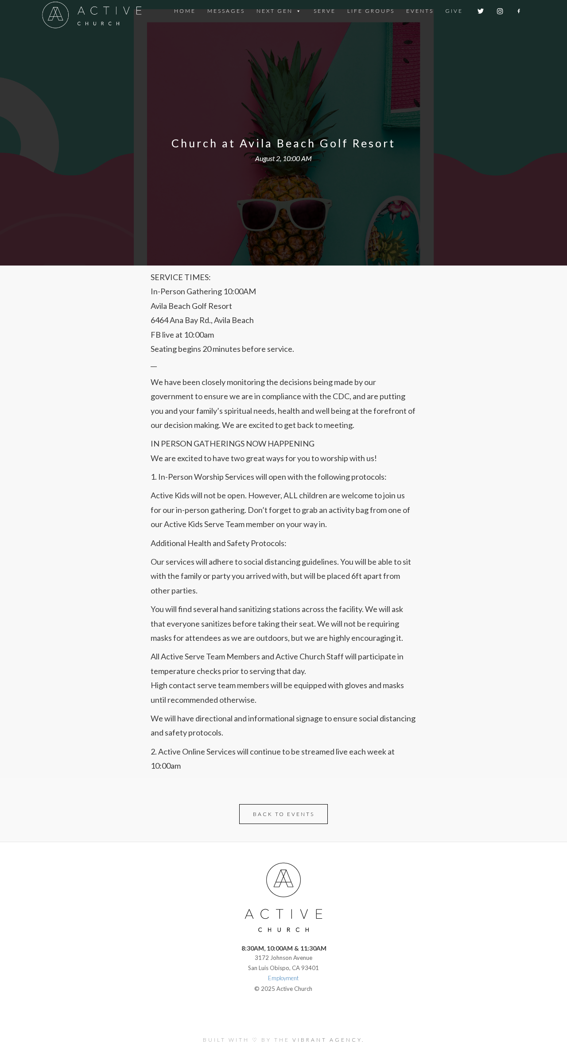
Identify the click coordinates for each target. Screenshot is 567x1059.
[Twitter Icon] (481, 11)
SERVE (325, 11)
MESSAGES (226, 11)
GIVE (454, 11)
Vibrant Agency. (328, 1039)
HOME (185, 11)
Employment (283, 978)
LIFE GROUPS (371, 11)
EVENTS (420, 11)
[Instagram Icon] (501, 11)
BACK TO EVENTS (284, 814)
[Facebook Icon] (519, 11)
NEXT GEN (274, 11)
